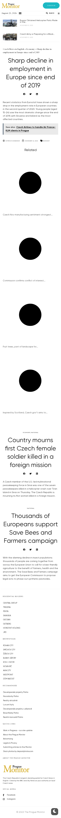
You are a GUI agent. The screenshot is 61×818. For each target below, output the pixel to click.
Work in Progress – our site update (17, 730)
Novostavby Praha (11, 696)
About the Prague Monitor (14, 735)
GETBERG (7, 624)
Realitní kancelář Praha (13, 717)
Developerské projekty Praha (15, 692)
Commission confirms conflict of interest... (24, 281)
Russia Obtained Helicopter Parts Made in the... (38, 21)
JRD (4, 632)
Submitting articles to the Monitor (17, 747)
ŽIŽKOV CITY (8, 654)
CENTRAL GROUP (10, 603)
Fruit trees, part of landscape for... (20, 347)
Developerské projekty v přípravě (17, 709)
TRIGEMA (6, 607)
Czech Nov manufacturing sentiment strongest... (28, 215)
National (34, 432)
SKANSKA (7, 616)
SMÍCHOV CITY (9, 650)
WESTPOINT (8, 675)
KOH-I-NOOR (8, 662)
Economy (46, 141)
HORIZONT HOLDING (11, 628)
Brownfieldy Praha (11, 713)
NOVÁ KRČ (7, 666)
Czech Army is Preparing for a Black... (37, 34)
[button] (51, 5)
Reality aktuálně (10, 701)
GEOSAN (6, 620)
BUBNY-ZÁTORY (9, 658)
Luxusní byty (8, 705)
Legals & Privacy (10, 743)
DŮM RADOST (8, 679)
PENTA (5, 611)
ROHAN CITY (8, 645)
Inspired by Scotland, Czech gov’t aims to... (25, 413)
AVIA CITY (7, 670)
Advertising (8, 739)
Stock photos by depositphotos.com (18, 751)
